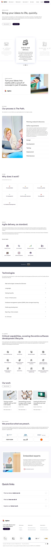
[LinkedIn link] (47, 543)
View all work (6, 386)
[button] (11, 2)
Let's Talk (16, 24)
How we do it (6, 24)
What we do (30, 525)
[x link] (45, 543)
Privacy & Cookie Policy (25, 543)
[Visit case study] (10, 395)
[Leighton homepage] (4, 2)
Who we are (21, 525)
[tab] (37, 122)
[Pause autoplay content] (4, 156)
